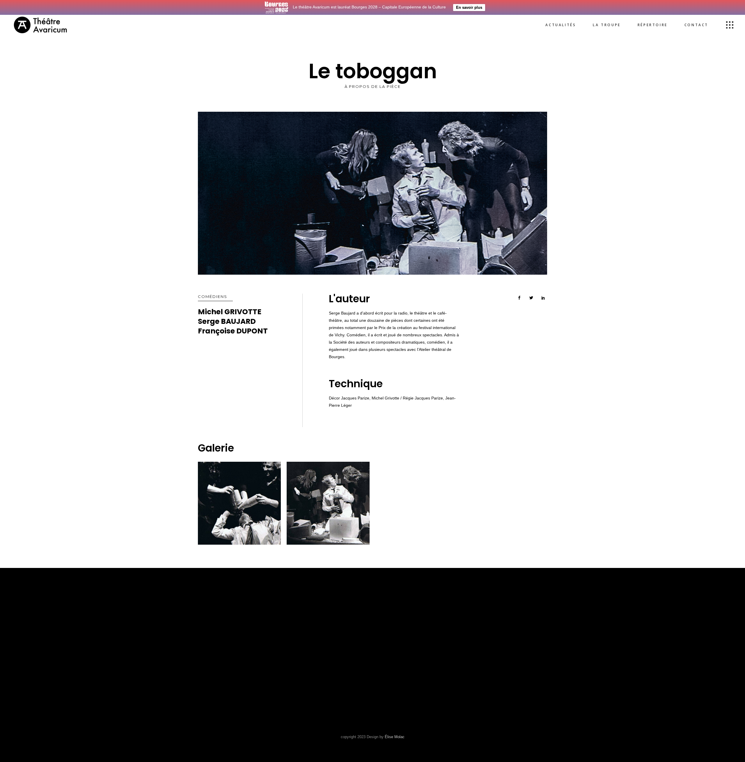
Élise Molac (395, 737)
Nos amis (299, 642)
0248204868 (392, 646)
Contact (298, 651)
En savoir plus (469, 7)
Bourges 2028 (305, 668)
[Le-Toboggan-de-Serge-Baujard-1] (239, 503)
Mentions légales (311, 659)
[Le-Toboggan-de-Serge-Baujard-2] (328, 503)
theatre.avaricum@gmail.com (417, 654)
